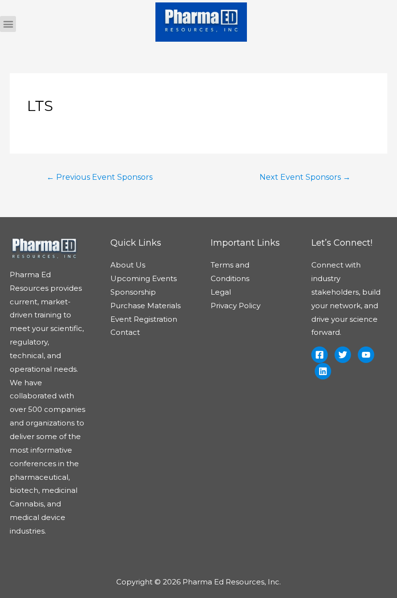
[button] (8, 24)
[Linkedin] (323, 371)
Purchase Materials (145, 305)
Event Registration (143, 319)
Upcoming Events (143, 278)
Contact (125, 332)
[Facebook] (319, 354)
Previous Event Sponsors (99, 177)
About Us (127, 264)
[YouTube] (366, 354)
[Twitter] (343, 354)
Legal (221, 292)
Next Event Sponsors (305, 177)
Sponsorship (133, 292)
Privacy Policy (235, 305)
